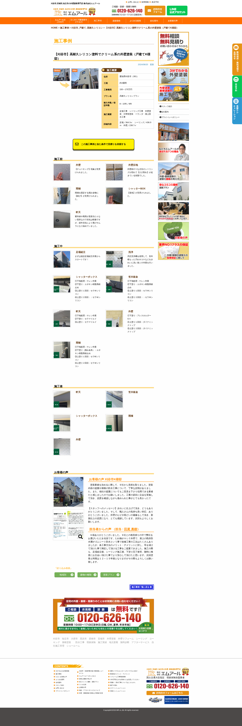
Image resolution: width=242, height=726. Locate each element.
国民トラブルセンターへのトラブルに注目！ (124, 671)
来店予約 (155, 2)
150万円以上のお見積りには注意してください (124, 679)
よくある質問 (60, 679)
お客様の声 (82, 687)
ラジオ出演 (82, 684)
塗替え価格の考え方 (85, 679)
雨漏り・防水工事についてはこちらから (122, 682)
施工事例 (58, 674)
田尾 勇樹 (130, 529)
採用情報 (145, 2)
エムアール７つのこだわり (87, 676)
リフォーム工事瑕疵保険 (118, 676)
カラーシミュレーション (118, 688)
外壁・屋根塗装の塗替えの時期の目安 (91, 693)
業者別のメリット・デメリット (120, 674)
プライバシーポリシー (170, 117)
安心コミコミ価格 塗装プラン (89, 682)
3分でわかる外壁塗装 (62, 671)
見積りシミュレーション (118, 691)
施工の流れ (113, 685)
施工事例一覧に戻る (141, 587)
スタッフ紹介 (166, 106)
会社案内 (165, 112)
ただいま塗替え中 (61, 676)
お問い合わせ (133, 2)
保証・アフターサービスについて (89, 690)
